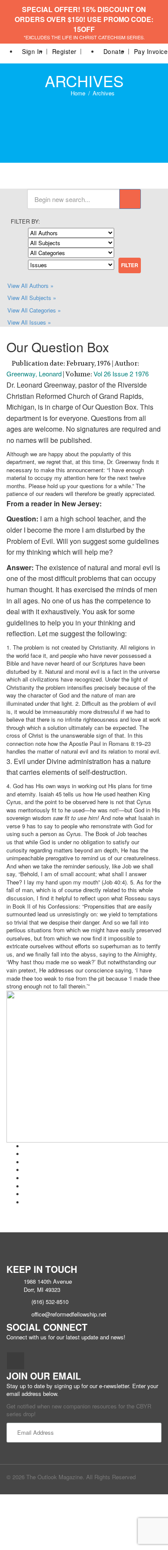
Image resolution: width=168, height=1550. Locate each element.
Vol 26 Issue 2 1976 (121, 373)
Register (64, 51)
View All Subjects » (31, 298)
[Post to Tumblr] (26, 1170)
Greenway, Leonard (34, 373)
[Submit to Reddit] (26, 1186)
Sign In (32, 51)
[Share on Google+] (26, 1162)
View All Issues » (29, 322)
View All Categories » (34, 310)
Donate (113, 51)
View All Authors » (30, 285)
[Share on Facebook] (26, 1146)
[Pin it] (26, 1178)
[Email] (26, 1202)
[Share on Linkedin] (26, 1194)
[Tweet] (26, 1154)
